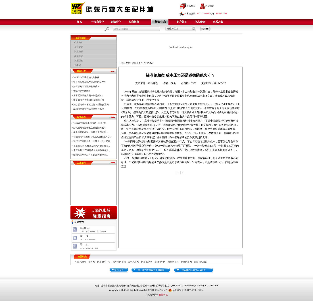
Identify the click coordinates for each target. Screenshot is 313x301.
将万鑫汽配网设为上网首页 (151, 270)
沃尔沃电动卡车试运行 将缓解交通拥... (91, 104)
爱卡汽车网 (133, 261)
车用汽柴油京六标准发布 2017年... (89, 109)
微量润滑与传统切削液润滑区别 (88, 100)
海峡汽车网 (173, 261)
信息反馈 (200, 21)
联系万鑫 (218, 21)
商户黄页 (182, 21)
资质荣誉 (78, 51)
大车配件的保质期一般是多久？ (88, 95)
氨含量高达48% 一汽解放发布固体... (90, 132)
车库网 (91, 261)
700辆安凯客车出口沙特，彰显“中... (90, 123)
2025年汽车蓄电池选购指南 (86, 77)
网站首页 (136, 63)
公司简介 (78, 42)
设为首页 (190, 6)
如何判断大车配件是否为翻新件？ (89, 82)
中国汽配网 (80, 261)
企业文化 (78, 47)
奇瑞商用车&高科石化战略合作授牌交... (92, 136)
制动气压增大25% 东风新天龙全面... (90, 155)
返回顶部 (118, 270)
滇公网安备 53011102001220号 (188, 290)
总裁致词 (78, 56)
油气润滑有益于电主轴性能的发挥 (89, 127)
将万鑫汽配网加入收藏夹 (194, 270)
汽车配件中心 (103, 261)
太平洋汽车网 (119, 261)
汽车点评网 (146, 261)
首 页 (79, 21)
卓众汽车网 (160, 261)
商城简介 (116, 21)
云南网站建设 (200, 261)
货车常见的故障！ (82, 91)
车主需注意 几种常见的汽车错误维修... (91, 146)
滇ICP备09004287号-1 (156, 290)
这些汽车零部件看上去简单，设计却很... (92, 141)
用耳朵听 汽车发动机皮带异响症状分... (91, 150)
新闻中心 (160, 21)
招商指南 (134, 21)
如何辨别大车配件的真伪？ (86, 86)
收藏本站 (209, 6)
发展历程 (78, 60)
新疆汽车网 (186, 261)
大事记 (77, 65)
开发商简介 (97, 21)
